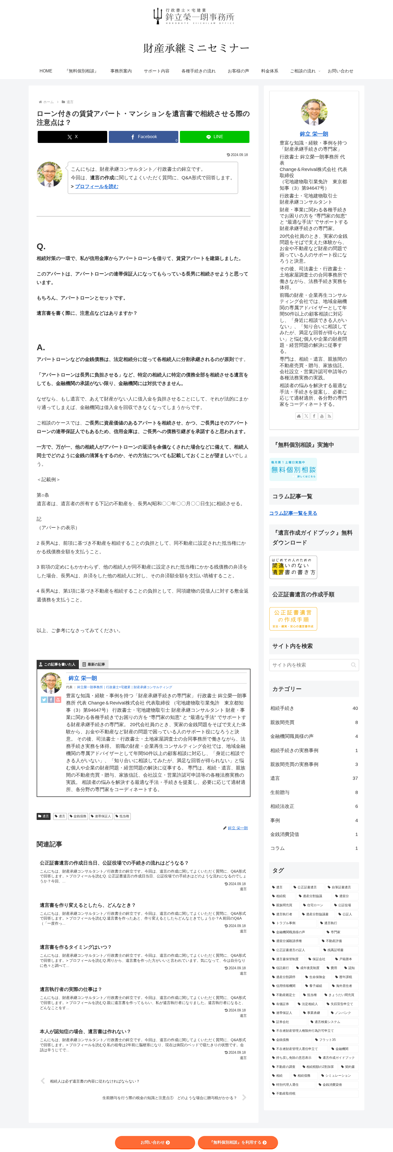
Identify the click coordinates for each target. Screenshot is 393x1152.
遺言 (46, 816)
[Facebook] (51, 699)
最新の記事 (96, 664)
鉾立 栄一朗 (83, 678)
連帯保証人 (103, 816)
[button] (353, 665)
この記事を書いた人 (59, 664)
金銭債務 (80, 816)
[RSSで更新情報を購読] (329, 415)
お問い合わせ (153, 1142)
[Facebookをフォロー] (314, 415)
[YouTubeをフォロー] (321, 415)
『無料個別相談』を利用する (235, 1142)
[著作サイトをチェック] (298, 415)
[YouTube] (58, 699)
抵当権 (124, 816)
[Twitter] (44, 699)
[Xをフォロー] (306, 415)
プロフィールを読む (96, 186)
